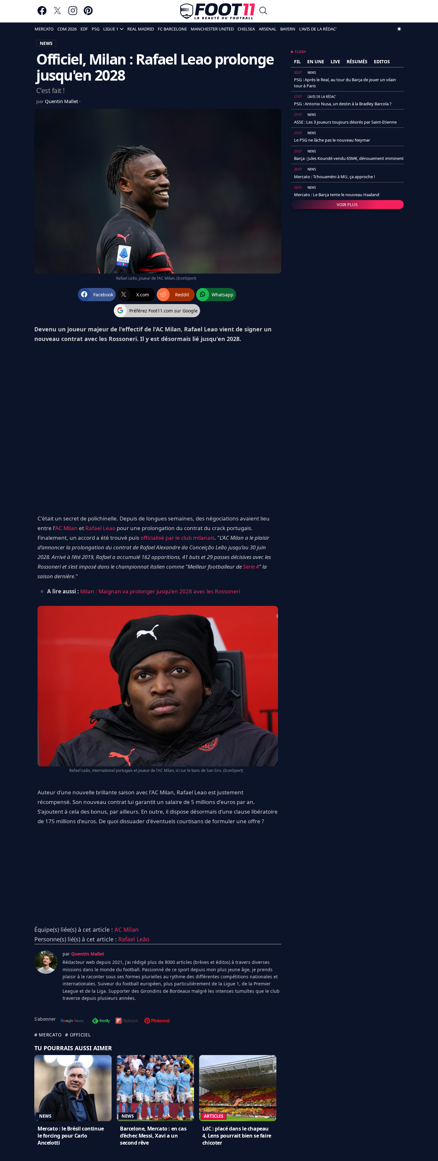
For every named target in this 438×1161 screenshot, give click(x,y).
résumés (357, 61)
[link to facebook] (42, 13)
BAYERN (287, 28)
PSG (95, 28)
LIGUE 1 (110, 28)
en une (315, 61)
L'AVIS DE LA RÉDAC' (318, 28)
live (335, 61)
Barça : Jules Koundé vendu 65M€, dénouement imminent (349, 158)
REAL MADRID (140, 28)
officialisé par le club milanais (177, 537)
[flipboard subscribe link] (126, 1021)
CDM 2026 (67, 28)
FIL (297, 61)
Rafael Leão (133, 939)
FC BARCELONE (172, 28)
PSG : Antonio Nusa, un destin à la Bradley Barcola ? (343, 104)
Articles (213, 1116)
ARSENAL (267, 28)
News (45, 1116)
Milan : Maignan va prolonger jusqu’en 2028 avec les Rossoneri (160, 591)
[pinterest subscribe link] (157, 1021)
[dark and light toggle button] (399, 28)
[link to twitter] (57, 13)
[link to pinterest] (88, 13)
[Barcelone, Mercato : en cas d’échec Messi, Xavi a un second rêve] (155, 1088)
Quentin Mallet (62, 101)
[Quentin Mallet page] (45, 962)
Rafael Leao (100, 528)
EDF (84, 28)
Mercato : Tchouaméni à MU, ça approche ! (334, 176)
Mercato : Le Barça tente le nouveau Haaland (336, 194)
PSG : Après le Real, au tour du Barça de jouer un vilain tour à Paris (345, 82)
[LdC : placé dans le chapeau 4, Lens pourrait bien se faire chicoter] (237, 1088)
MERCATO (44, 28)
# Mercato (48, 1035)
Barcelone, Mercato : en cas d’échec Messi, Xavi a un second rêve (153, 1135)
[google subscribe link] (72, 1021)
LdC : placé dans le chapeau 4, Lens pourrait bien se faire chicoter (236, 1135)
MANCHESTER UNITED (212, 28)
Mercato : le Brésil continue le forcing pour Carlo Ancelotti (71, 1135)
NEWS (46, 43)
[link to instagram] (72, 13)
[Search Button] (263, 11)
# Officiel (77, 1035)
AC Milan (66, 528)
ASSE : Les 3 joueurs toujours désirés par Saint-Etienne (345, 122)
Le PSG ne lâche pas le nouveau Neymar (332, 140)
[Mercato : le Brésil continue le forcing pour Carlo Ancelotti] (73, 1088)
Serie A (251, 566)
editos (382, 61)
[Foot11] (217, 11)
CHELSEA (246, 28)
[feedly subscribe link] (101, 1021)
